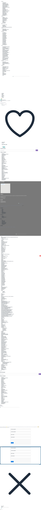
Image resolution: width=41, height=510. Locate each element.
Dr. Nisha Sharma (4, 36)
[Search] (37, 150)
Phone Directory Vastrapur (4, 337)
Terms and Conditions (5, 19)
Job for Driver (2, 304)
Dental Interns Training (5, 51)
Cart (1, 253)
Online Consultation (5, 13)
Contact (2, 211)
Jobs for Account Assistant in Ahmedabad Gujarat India (6, 309)
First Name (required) (13, 429)
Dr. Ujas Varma (4, 42)
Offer (1, 323)
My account (2, 319)
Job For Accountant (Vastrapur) (6, 57)
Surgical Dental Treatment (5, 9)
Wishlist (3, 21)
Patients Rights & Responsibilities (4, 334)
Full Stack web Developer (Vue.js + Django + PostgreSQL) (7, 296)
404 (1, 236)
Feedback (2, 27)
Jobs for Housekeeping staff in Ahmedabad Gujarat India (7, 312)
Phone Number (12, 434)
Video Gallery (4, 74)
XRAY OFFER (2, 369)
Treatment (2, 1)
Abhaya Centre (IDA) (5, 69)
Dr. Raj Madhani (3, 282)
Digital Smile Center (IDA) (5, 68)
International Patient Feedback (6, 29)
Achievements (2, 241)
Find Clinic (2, 60)
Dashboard (2, 259)
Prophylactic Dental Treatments (4, 339)
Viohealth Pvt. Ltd (6, 235)
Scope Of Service (4, 71)
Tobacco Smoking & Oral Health (6, 10)
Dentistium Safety (4, 14)
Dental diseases (2, 262)
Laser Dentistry (2, 317)
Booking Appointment (3, 247)
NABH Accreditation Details (5, 66)
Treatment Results (4, 2)
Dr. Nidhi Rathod (3, 277)
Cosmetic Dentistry (3, 258)
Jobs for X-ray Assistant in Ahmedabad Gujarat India (6, 316)
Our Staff (2, 331)
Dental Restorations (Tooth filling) (4, 269)
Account (2, 240)
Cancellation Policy (4, 223)
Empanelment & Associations (6, 67)
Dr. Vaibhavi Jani (4, 330)
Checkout (2, 254)
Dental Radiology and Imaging (4, 268)
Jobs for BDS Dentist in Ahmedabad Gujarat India (6, 310)
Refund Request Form (3, 342)
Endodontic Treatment (5, 6)
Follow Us (4, 64)
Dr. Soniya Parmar (3, 284)
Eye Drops (3, 143)
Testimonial (2, 357)
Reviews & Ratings (3, 344)
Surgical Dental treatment (3, 351)
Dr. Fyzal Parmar (4, 44)
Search (2, 506)
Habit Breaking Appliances (5, 11)
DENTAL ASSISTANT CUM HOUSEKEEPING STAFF (7, 261)
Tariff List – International (3, 354)
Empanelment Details (4, 212)
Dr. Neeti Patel (4, 43)
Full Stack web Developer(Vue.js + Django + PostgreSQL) (6, 52)
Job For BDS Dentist (5, 53)
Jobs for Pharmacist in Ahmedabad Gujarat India (6, 314)
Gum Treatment (2, 297)
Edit (1, 286)
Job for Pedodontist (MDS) (5, 48)
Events (2, 290)
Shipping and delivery (5, 20)
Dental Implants (2, 264)
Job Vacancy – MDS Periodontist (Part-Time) (5, 307)
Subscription (2, 350)
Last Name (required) (13, 450)
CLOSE (1, 405)
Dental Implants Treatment (4, 265)
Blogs (3, 75)
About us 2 (2, 239)
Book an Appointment (3, 246)
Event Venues (2, 289)
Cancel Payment (3, 221)
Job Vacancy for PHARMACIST (4, 308)
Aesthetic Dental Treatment (5, 3)
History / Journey (3, 299)
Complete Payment (3, 256)
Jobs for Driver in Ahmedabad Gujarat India (5, 311)
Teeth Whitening (3, 355)
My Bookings (4, 292)
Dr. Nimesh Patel (4, 37)
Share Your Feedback (5, 30)
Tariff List (2, 353)
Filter (1, 101)
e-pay (3, 72)
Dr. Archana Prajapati (5, 38)
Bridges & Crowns (3, 250)
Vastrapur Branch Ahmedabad (6, 62)
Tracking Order (3, 220)
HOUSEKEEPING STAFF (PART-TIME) (5, 301)
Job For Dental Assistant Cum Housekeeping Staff (5, 55)
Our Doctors (2, 31)
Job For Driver (4, 59)
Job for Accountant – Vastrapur (4, 303)
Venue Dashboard (3, 365)
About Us (2, 65)
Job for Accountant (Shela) (5, 58)
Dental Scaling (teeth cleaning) (6, 362)
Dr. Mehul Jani (4, 39)
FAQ (1, 293)
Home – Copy (2, 300)
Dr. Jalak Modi (4, 32)
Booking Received (3, 249)
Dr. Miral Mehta (4, 41)
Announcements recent (3, 243)
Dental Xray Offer (4, 26)
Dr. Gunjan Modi (4, 33)
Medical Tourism (4, 73)
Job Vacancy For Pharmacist (5, 54)
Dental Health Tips (3, 263)
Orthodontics (4, 8)
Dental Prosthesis (3, 267)
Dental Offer (4, 25)
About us (2, 238)
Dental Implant (4, 15)
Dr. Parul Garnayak (3, 280)
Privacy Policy (4, 22)
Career (2, 45)
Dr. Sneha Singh (4, 40)
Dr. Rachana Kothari (5, 35)
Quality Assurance (3, 340)
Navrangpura (2, 321)
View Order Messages (3, 367)
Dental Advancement (3, 260)
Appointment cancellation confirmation (5, 245)
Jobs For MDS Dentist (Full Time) (6, 46)
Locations (4, 291)
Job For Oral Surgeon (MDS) (6, 50)
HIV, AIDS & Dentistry (5, 363)
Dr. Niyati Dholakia (3, 279)
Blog (2, 210)
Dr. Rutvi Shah (2, 283)
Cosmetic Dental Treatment (5, 4)
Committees (3, 216)
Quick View (3, 142)
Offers (2, 23)
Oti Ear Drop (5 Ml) (4, 144)
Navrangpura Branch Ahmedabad (6, 63)
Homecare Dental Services (5, 12)
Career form (3, 217)
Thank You (2, 358)
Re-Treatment (3, 224)
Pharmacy (2, 335)
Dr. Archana (2, 272)
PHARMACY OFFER (3, 336)
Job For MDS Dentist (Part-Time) (6, 47)
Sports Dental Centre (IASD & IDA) (6, 70)
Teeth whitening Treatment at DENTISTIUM (5, 356)
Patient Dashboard (3, 333)
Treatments (2, 364)
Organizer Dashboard (3, 325)
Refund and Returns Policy (5, 18)
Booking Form (2, 248)
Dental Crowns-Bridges (5, 5)
